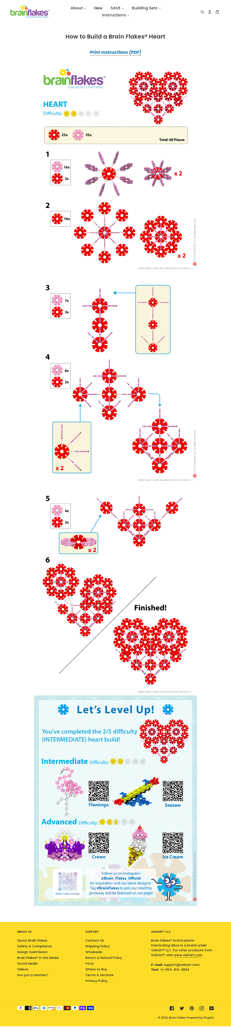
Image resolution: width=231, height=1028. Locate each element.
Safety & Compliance (34, 946)
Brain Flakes (177, 1018)
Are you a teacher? (32, 975)
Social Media (27, 963)
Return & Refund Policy (103, 957)
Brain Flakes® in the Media (38, 957)
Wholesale (93, 952)
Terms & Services (99, 975)
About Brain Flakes (32, 940)
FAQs (89, 963)
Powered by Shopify (200, 1018)
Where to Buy (96, 969)
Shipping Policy (97, 946)
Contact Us (94, 940)
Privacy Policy (96, 980)
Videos (22, 969)
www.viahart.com (188, 955)
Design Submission (32, 952)
